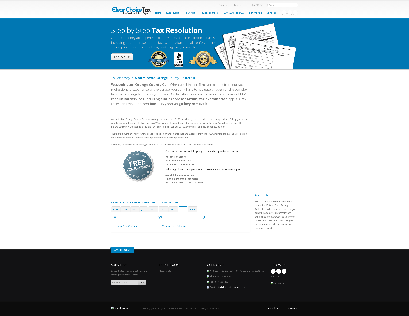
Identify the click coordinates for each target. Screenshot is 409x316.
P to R (163, 209)
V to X (183, 209)
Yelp (295, 12)
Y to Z (192, 209)
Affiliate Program (234, 13)
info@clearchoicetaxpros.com (231, 287)
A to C (116, 209)
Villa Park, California (128, 225)
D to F (125, 209)
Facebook (284, 12)
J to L (144, 209)
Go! (142, 282)
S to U (173, 209)
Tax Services (173, 13)
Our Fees (191, 13)
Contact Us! (122, 57)
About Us (223, 5)
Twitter (289, 12)
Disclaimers (291, 308)
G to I (134, 209)
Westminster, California (174, 225)
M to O (153, 209)
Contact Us (239, 5)
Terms (270, 308)
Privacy (279, 308)
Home (158, 13)
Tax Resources (210, 13)
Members (271, 13)
